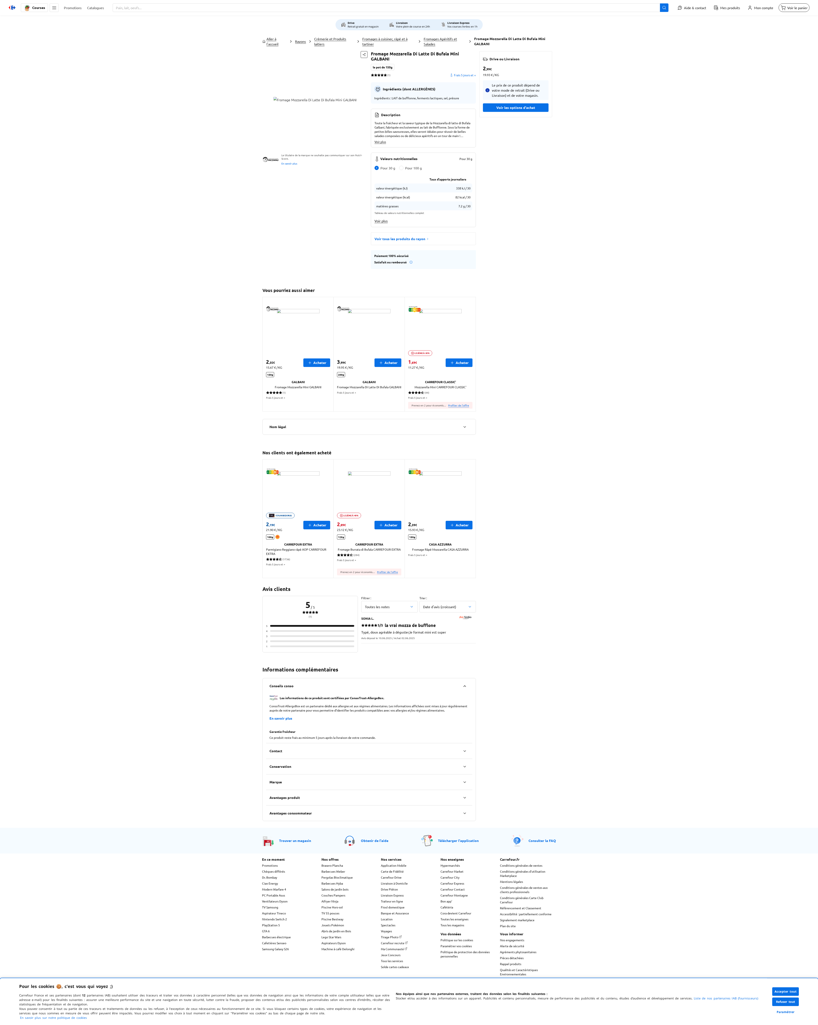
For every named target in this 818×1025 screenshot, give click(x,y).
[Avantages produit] (464, 797)
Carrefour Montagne (454, 895)
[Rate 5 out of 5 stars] (385, 75)
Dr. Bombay (269, 877)
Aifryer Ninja (329, 901)
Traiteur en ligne (392, 901)
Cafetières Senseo (274, 943)
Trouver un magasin (295, 840)
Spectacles (388, 925)
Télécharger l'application (458, 840)
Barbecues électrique (276, 937)
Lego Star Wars (331, 937)
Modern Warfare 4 (274, 889)
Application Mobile (393, 865)
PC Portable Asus (273, 895)
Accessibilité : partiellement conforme (526, 914)
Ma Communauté (393, 949)
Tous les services (392, 961)
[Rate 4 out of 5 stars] (382, 75)
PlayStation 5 (271, 925)
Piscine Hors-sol (332, 907)
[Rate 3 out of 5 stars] (378, 75)
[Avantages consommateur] (464, 813)
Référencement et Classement (520, 908)
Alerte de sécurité (512, 946)
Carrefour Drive (391, 877)
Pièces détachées (512, 958)
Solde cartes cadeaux (395, 967)
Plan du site (508, 926)
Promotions (270, 865)
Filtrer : (366, 598)
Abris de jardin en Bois (336, 931)
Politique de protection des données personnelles (465, 954)
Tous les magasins (452, 925)
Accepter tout (786, 991)
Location (387, 919)
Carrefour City (450, 877)
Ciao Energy (270, 883)
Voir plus (380, 142)
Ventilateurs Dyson (275, 901)
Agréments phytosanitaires (518, 952)
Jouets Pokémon (332, 925)
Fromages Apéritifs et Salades (440, 41)
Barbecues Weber (333, 871)
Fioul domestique (393, 907)
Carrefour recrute (393, 943)
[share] (364, 54)
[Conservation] (464, 766)
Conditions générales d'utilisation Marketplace (522, 873)
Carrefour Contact (453, 889)
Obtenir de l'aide (374, 840)
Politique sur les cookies (457, 940)
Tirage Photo (390, 937)
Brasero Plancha (332, 865)
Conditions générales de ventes (521, 865)
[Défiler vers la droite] (471, 354)
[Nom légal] (464, 427)
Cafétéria (447, 907)
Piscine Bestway (332, 919)
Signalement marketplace (517, 920)
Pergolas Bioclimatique (337, 877)
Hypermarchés (450, 865)
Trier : (423, 598)
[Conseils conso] (464, 686)
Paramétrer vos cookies (456, 946)
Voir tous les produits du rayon (399, 239)
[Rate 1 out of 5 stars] (372, 75)
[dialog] (409, 1001)
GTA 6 (266, 931)
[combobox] (390, 7)
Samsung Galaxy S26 (275, 949)
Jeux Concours (390, 955)
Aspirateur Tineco (274, 913)
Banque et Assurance (395, 913)
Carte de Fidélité (392, 871)
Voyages (386, 931)
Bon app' (446, 901)
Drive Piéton (389, 889)
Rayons (300, 41)
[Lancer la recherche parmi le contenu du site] (664, 8)
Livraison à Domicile (394, 883)
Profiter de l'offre (458, 405)
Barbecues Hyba (332, 883)
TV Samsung (270, 907)
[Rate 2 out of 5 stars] (375, 75)
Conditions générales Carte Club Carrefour (521, 900)
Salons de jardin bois (335, 889)
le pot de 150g (382, 67)
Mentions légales (511, 882)
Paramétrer (786, 1012)
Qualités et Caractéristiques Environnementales (519, 972)
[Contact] (464, 751)
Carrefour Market (452, 871)
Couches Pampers (333, 895)
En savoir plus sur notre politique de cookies (53, 1018)
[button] (54, 7)
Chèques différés (273, 871)
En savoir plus (289, 163)
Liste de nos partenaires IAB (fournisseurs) (726, 998)
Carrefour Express (452, 883)
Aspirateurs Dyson (333, 943)
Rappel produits (510, 964)
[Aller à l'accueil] (12, 7)
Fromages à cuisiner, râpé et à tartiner (385, 41)
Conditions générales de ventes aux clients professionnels (524, 890)
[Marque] (464, 782)
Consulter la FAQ (542, 840)
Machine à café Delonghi (337, 949)
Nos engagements (512, 940)
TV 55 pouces (330, 913)
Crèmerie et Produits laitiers (330, 41)
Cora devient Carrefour (456, 913)
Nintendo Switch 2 (274, 919)
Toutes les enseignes (454, 919)
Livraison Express (392, 895)
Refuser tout (785, 1002)
